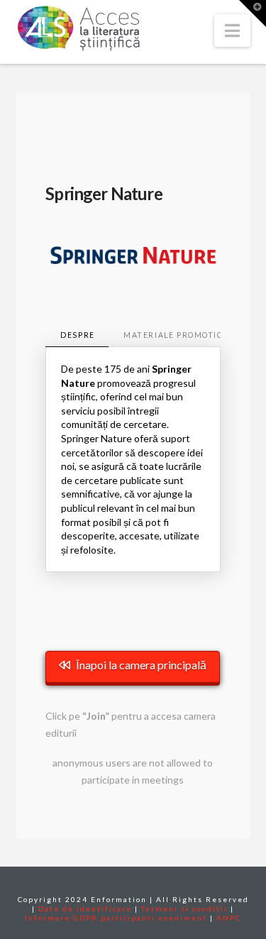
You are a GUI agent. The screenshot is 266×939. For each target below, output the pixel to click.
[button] (232, 30)
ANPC (228, 917)
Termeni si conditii (184, 908)
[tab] (77, 336)
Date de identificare (85, 908)
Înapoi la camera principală (141, 664)
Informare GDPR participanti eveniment (116, 917)
